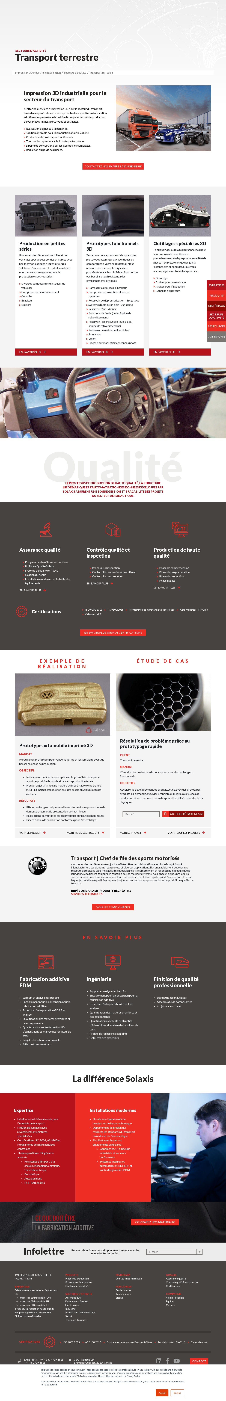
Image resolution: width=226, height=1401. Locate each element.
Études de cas (123, 1290)
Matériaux (216, 305)
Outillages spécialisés (77, 1285)
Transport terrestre (76, 1319)
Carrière (170, 1305)
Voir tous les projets (83, 832)
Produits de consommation (80, 1312)
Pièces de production (77, 1278)
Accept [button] (162, 1392)
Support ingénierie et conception (33, 1312)
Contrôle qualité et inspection (182, 1282)
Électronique (72, 1305)
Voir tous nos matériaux (129, 1278)
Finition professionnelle (28, 1316)
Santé (68, 1316)
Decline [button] (177, 1392)
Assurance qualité (176, 1278)
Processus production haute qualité (35, 1308)
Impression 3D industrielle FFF (34, 1301)
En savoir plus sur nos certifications (113, 632)
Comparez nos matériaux (155, 1222)
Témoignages (123, 1293)
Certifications (173, 1285)
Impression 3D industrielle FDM (35, 1297)
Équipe (170, 1301)
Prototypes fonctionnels (79, 1282)
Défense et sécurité (76, 1301)
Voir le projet (30, 832)
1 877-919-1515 (54, 1359)
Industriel (70, 1308)
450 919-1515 (37, 1362)
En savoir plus (30, 352)
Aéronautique (73, 1297)
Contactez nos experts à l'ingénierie (113, 166)
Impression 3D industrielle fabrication (38, 72)
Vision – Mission (175, 1297)
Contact (199, 1361)
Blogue (119, 1297)
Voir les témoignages (113, 907)
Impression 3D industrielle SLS (34, 1305)
